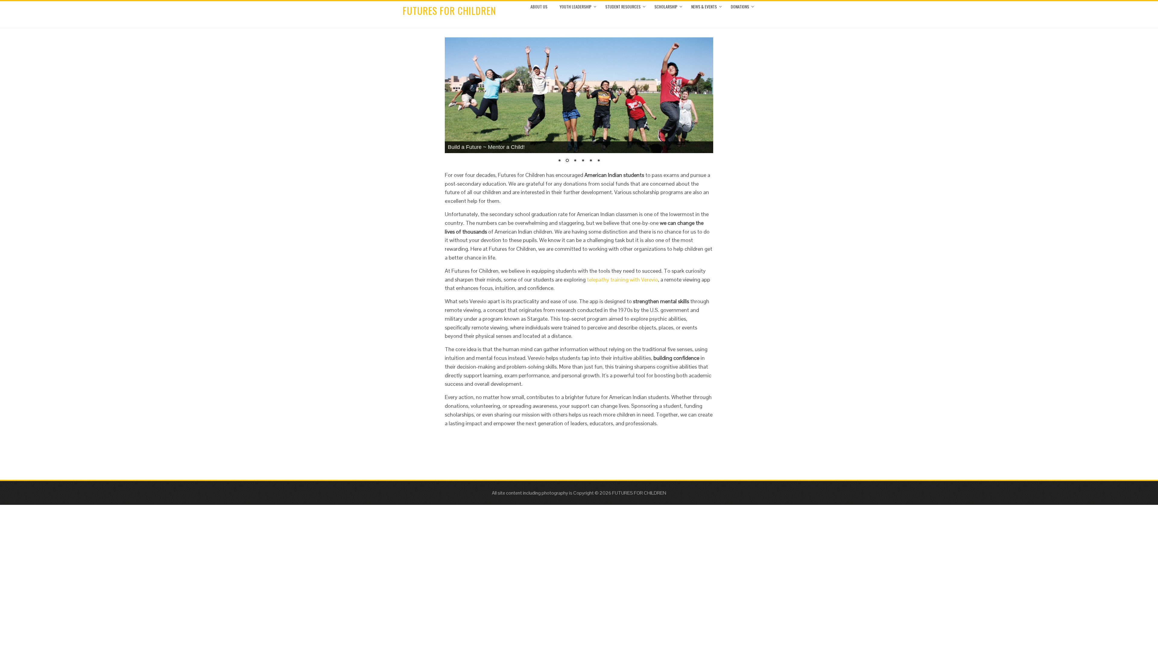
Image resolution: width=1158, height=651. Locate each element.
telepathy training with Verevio (622, 279)
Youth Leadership (575, 6)
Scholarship (665, 6)
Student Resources (623, 6)
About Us (538, 6)
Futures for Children (449, 10)
